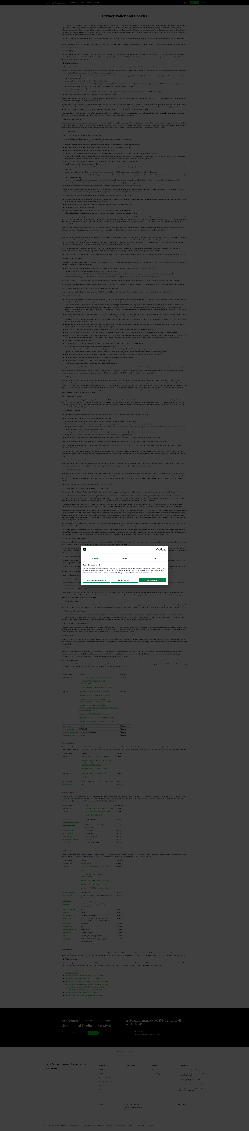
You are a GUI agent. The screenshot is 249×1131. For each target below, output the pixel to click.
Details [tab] (124, 558)
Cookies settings (123, 580)
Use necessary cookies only (96, 580)
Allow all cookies (152, 580)
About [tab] (154, 558)
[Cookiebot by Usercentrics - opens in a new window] (157, 549)
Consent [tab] (95, 558)
